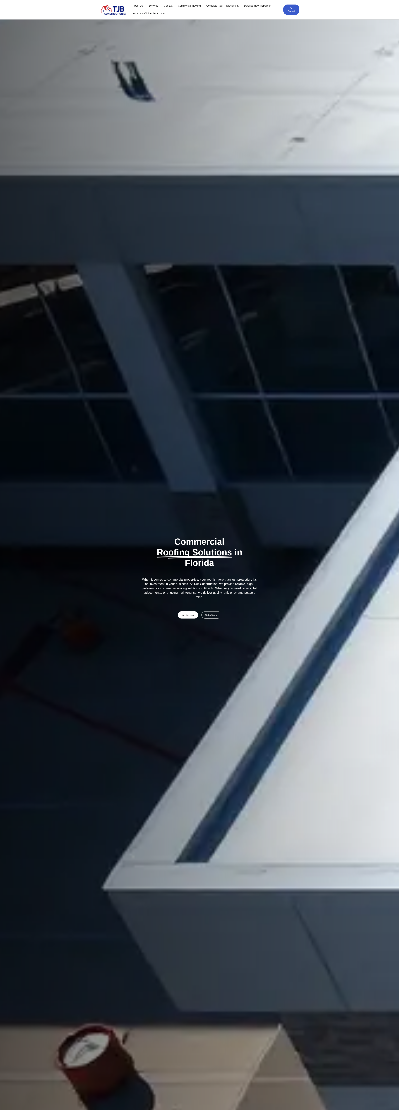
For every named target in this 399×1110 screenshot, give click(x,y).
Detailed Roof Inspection (257, 5)
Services (153, 5)
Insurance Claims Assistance (149, 13)
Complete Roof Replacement (222, 5)
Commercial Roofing (189, 5)
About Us (138, 5)
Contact (168, 5)
